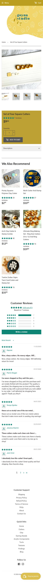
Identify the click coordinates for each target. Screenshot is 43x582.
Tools (21, 542)
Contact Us (21, 514)
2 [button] (20, 473)
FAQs (21, 507)
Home (4, 42)
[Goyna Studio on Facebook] (19, 564)
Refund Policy (21, 501)
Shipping (21, 494)
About (21, 511)
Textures (21, 545)
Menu (7, 3)
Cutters (21, 529)
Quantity (6, 128)
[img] (7, 347)
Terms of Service (21, 504)
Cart (39, 3)
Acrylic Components (21, 539)
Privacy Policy (21, 498)
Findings (21, 549)
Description (7, 148)
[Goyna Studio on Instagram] (23, 564)
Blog (21, 552)
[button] (8, 118)
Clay (21, 533)
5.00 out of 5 (27, 308)
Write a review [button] (21, 332)
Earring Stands (21, 536)
